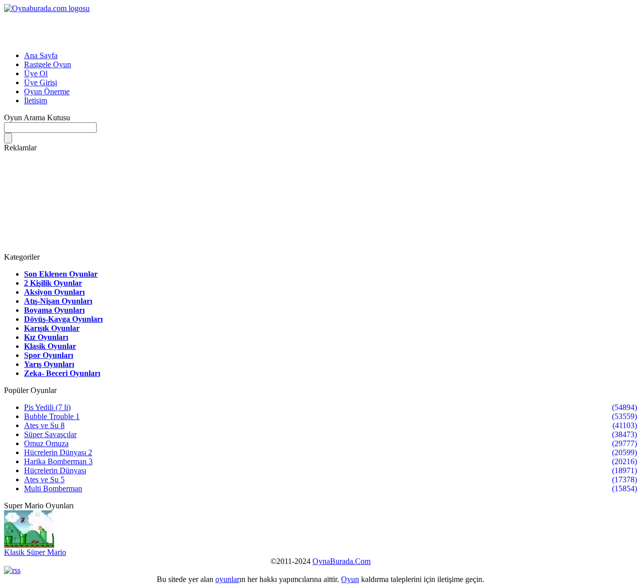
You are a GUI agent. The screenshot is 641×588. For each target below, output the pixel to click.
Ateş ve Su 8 (44, 425)
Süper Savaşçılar (50, 434)
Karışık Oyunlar (52, 328)
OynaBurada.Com (341, 561)
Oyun (350, 579)
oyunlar (227, 579)
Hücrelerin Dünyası (55, 470)
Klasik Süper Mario (35, 552)
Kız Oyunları (46, 337)
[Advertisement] (121, 28)
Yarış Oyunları (49, 364)
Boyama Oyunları (54, 310)
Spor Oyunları (48, 355)
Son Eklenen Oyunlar (61, 274)
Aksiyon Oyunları (54, 292)
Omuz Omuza (46, 443)
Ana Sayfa (41, 55)
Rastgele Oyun (47, 64)
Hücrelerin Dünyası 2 (58, 452)
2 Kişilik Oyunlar (53, 283)
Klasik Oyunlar (50, 346)
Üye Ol (36, 73)
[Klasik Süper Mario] (29, 545)
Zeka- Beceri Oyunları (62, 373)
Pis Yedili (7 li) (47, 407)
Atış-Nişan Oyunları (58, 301)
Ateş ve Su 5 (44, 479)
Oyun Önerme (47, 91)
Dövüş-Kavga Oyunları (63, 319)
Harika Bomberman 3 (58, 461)
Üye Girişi (40, 82)
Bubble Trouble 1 (52, 416)
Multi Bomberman (53, 488)
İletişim (35, 100)
